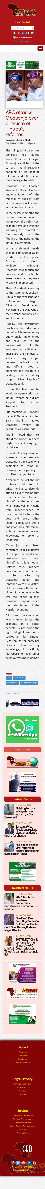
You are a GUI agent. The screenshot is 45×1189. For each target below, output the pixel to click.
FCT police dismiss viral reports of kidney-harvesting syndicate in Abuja (21, 849)
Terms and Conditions (22, 1084)
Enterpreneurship (23, 1122)
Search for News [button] (23, 749)
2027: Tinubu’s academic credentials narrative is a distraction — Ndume (21, 903)
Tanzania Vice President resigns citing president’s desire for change (20, 831)
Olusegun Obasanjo (29, 683)
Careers (22, 1129)
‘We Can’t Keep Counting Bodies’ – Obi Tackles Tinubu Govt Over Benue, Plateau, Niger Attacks (21, 924)
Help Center (23, 1059)
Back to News (13, 693)
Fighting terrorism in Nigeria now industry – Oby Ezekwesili (21, 812)
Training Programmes (22, 1119)
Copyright (22, 1094)
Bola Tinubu (19, 678)
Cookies (22, 1091)
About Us (23, 1052)
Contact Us (23, 1055)
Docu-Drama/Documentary (22, 1126)
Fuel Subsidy (12, 683)
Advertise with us (23, 1062)
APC (8, 678)
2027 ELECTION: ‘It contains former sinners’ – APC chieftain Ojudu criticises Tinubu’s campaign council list (21, 947)
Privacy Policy (23, 1087)
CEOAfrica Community (23, 1115)
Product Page (23, 1133)
